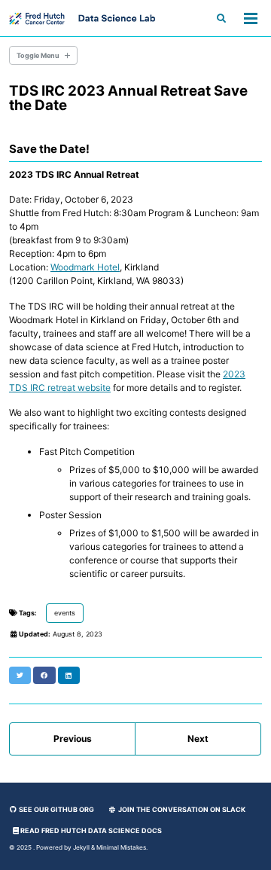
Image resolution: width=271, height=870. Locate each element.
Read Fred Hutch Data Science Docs (90, 830)
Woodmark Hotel (85, 267)
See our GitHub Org (55, 809)
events (64, 613)
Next (198, 738)
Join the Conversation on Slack (181, 809)
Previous (72, 738)
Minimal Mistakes (121, 847)
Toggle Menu (38, 55)
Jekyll (81, 847)
